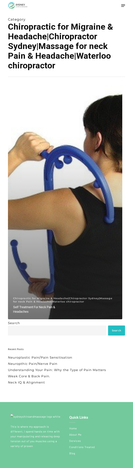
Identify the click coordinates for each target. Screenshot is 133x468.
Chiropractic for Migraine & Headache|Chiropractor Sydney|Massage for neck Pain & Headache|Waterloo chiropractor (62, 300)
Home (73, 428)
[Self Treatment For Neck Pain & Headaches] (65, 202)
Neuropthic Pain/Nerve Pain (32, 364)
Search (14, 323)
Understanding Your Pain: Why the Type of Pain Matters (57, 370)
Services (75, 440)
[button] (123, 5)
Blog (72, 453)
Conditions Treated (82, 447)
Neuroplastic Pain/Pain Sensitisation (40, 357)
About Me (75, 434)
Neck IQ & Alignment (26, 382)
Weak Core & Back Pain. (29, 376)
